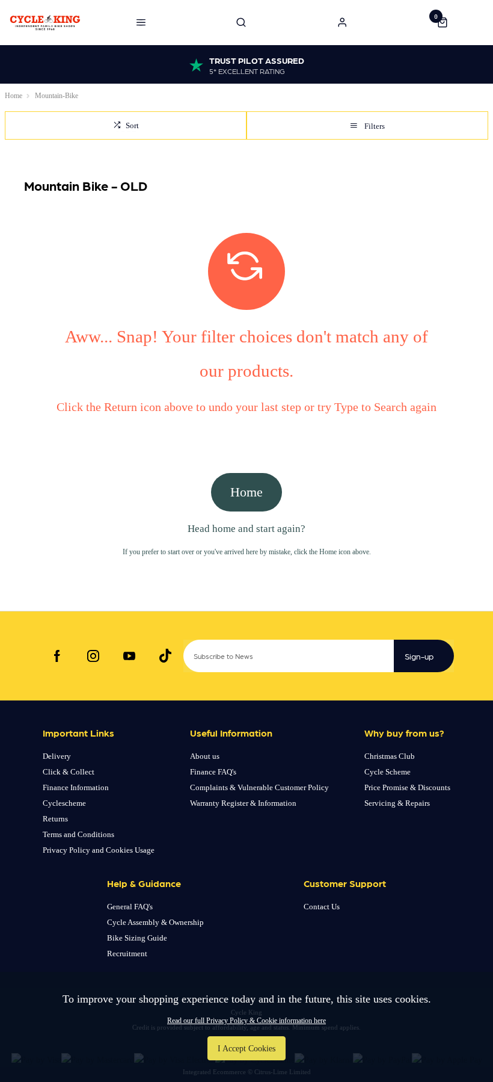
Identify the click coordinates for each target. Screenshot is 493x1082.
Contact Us (322, 906)
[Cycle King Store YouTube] (129, 656)
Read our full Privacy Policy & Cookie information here (246, 1020)
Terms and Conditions (78, 834)
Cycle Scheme (387, 771)
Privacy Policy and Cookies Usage (99, 850)
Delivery (57, 756)
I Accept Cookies (246, 1048)
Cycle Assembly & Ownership (155, 922)
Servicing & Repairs (397, 803)
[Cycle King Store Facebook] (57, 656)
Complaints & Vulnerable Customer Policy (259, 787)
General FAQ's (130, 906)
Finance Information (76, 787)
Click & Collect (68, 771)
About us (204, 756)
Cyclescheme (64, 803)
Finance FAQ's (213, 771)
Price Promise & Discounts (407, 787)
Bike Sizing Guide (137, 937)
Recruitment (127, 953)
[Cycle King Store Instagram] (93, 656)
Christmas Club (389, 756)
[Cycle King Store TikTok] (165, 656)
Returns (55, 818)
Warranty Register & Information (243, 803)
